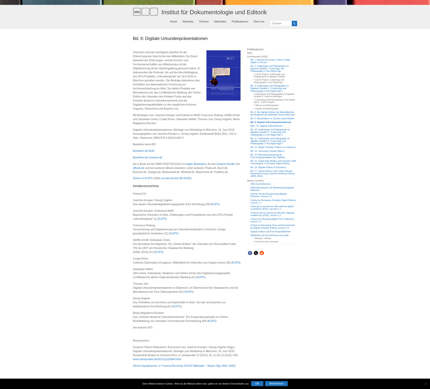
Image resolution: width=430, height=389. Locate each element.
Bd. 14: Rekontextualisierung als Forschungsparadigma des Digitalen (267, 156)
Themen (204, 21)
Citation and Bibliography (266, 109)
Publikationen (240, 21)
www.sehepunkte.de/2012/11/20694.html (157, 359)
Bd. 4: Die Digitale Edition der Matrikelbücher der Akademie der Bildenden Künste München (272, 113)
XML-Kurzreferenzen (260, 184)
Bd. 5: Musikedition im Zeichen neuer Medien (272, 118)
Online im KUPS (143, 178)
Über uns (258, 21)
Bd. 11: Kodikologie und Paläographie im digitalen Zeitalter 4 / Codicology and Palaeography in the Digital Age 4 (270, 141)
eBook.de (138, 168)
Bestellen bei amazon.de (147, 157)
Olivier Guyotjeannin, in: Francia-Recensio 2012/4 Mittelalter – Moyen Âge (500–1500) (184, 365)
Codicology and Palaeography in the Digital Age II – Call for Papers (274, 101)
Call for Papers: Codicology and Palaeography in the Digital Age (269, 81)
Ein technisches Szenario (266, 242)
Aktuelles (188, 21)
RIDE (249, 53)
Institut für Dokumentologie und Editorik (214, 12)
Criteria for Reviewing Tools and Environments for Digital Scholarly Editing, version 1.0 (272, 226)
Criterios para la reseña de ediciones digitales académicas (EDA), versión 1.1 (272, 214)
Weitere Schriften (255, 181)
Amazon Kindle (226, 164)
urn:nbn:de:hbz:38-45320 (176, 178)
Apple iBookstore (196, 164)
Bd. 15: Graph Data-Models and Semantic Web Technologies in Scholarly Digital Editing (273, 162)
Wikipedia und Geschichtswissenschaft (269, 235)
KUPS (215, 204)
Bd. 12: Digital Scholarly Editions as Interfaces (273, 147)
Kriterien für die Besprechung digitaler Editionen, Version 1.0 (268, 195)
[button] (250, 253)
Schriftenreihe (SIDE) (257, 57)
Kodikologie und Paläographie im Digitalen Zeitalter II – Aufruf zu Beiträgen (274, 95)
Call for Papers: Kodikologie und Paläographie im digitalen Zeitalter (269, 75)
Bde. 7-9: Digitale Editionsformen (266, 126)
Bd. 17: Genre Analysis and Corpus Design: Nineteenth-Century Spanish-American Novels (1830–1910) (272, 173)
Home (173, 21)
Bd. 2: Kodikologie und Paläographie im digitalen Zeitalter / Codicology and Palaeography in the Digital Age (269, 68)
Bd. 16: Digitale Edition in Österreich (268, 167)
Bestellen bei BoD (144, 150)
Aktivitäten (220, 21)
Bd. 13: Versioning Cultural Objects (267, 151)
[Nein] (425, 383)
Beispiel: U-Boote (263, 238)
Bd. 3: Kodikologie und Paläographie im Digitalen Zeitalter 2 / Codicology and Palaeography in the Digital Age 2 (269, 88)
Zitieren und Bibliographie (267, 105)
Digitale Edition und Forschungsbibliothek (270, 231)
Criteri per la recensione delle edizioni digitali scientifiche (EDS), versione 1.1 (272, 207)
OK (257, 383)
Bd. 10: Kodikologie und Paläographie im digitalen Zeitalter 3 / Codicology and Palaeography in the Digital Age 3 (270, 132)
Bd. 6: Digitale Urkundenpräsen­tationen (270, 122)
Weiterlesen (276, 383)
